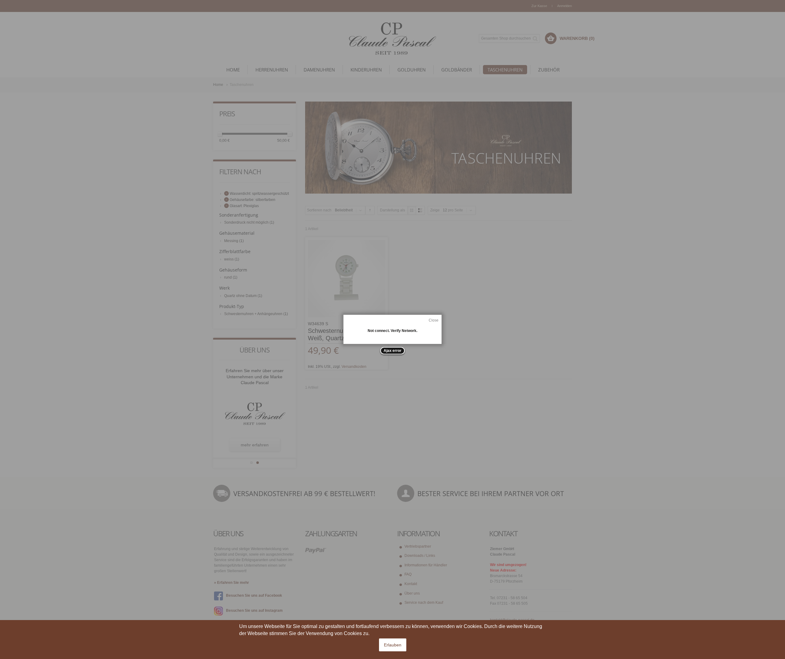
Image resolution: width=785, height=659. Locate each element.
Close (433, 320)
